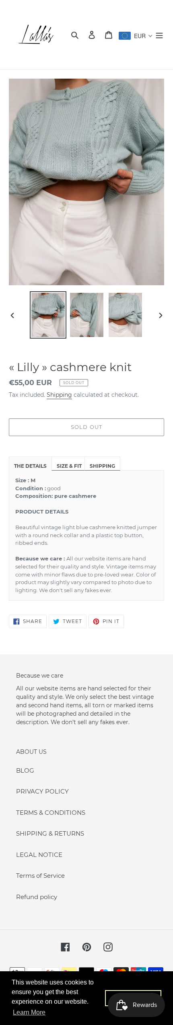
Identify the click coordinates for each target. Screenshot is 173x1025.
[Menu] (159, 34)
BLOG (25, 770)
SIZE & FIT (69, 466)
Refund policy (36, 897)
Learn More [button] (29, 1012)
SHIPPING (102, 466)
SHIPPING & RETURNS (50, 833)
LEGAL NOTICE (39, 855)
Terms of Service (40, 875)
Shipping (59, 394)
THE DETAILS (30, 466)
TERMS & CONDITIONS (50, 812)
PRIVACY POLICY (42, 791)
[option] (48, 315)
